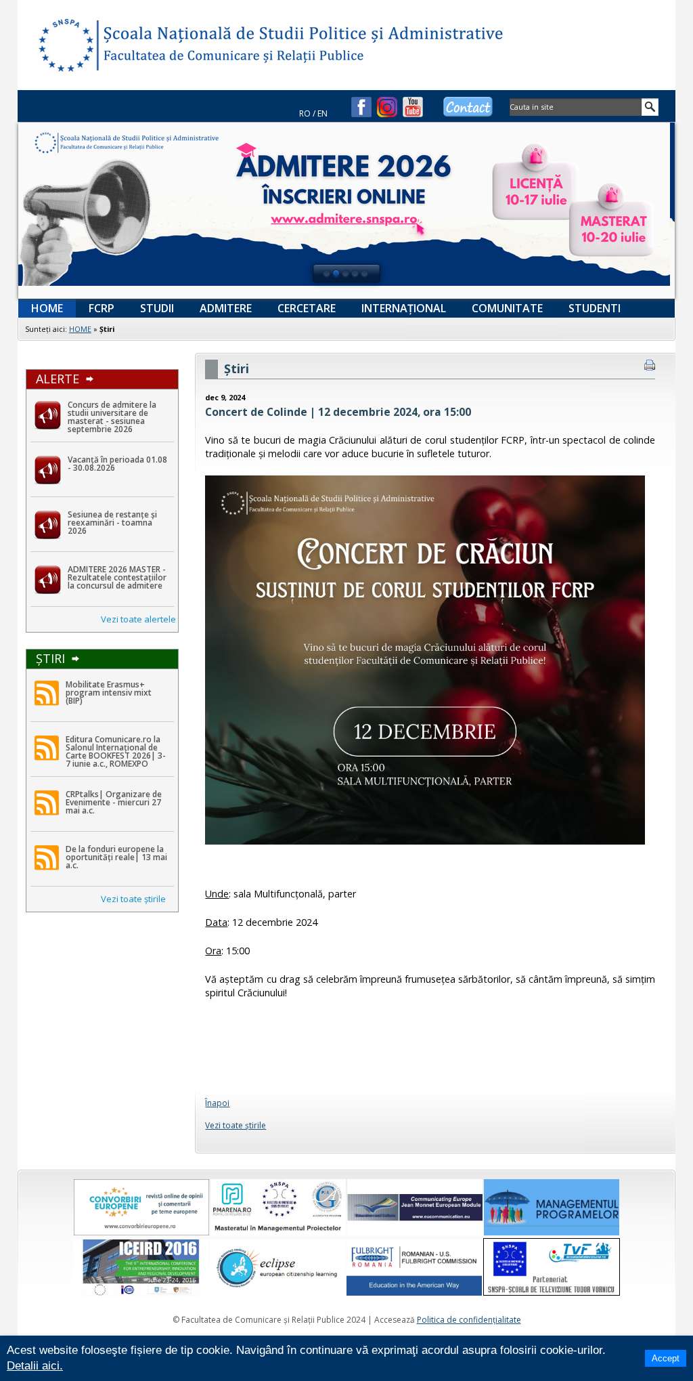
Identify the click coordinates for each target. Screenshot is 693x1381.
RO (305, 113)
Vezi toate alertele (138, 619)
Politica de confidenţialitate (469, 1319)
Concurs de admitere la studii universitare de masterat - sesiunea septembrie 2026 (112, 417)
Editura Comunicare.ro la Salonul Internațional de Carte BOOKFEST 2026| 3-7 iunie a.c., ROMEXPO (116, 751)
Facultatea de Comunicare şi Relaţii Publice (65, 47)
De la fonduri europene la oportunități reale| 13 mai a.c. (116, 857)
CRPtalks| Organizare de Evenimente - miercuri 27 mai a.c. (114, 802)
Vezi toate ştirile (133, 899)
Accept (665, 1358)
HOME (80, 329)
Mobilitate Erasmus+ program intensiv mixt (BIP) (109, 692)
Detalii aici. (35, 1365)
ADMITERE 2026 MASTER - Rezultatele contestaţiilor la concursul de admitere (117, 577)
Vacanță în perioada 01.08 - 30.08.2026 (117, 463)
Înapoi (217, 1103)
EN (322, 113)
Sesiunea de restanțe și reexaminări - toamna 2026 (112, 522)
